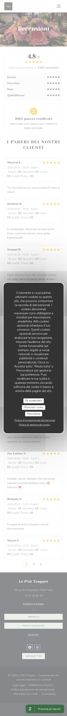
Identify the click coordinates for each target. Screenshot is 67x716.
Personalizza (33, 413)
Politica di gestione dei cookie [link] (34, 424)
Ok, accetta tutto (33, 400)
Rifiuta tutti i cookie (33, 407)
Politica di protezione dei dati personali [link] (34, 420)
